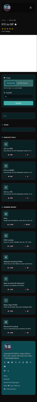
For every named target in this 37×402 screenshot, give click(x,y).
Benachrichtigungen (11, 382)
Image (8, 78)
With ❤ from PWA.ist (12, 386)
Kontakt (7, 379)
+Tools (4, 20)
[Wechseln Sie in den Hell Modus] (8, 370)
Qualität (9, 93)
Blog (5, 376)
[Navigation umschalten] (31, 8)
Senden (18, 103)
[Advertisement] (18, 53)
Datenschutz (11, 389)
